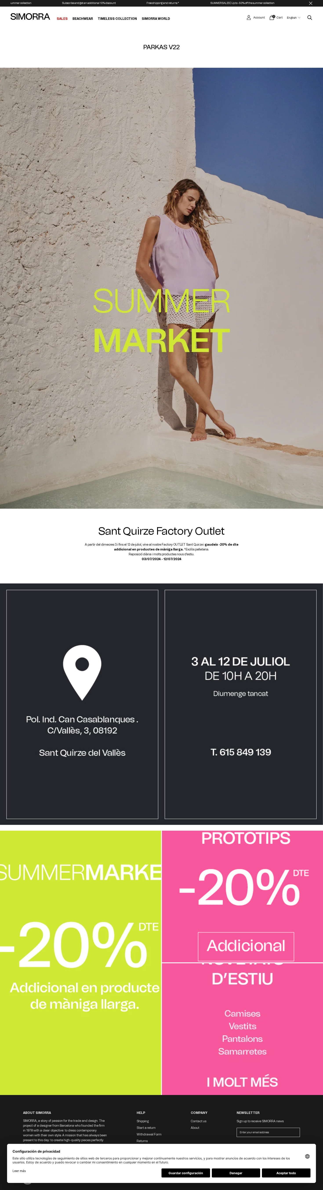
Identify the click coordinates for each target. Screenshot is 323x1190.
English (292, 17)
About (195, 1128)
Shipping (143, 1121)
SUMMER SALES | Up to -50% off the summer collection (178, 3)
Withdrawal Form (149, 1134)
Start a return (146, 1128)
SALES (62, 19)
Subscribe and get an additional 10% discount (267, 3)
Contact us (198, 1121)
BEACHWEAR (83, 19)
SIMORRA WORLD (156, 19)
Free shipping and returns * (98, 3)
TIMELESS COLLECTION (117, 19)
